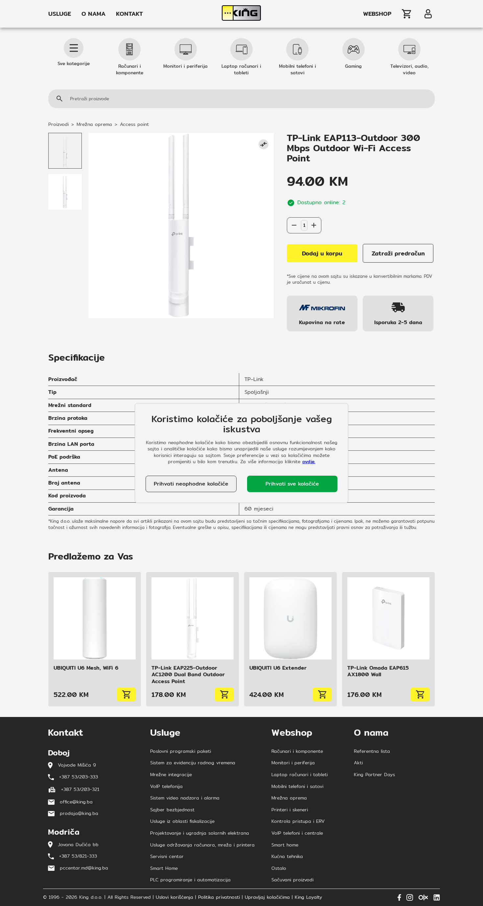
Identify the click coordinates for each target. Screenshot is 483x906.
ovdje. (308, 461)
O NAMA (93, 13)
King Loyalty (308, 897)
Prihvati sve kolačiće (292, 484)
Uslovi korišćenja (174, 897)
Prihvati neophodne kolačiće (191, 484)
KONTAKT (129, 13)
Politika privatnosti (219, 897)
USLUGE (59, 13)
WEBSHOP (377, 13)
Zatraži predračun (398, 253)
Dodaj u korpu (322, 253)
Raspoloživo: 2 (304, 210)
